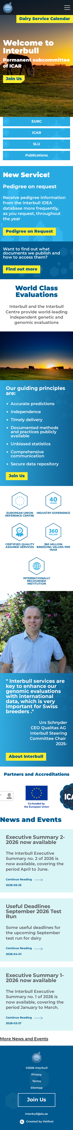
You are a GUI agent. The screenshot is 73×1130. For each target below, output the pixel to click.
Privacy (36, 1075)
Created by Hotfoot (40, 1121)
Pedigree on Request (29, 231)
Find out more (21, 269)
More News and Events (24, 1039)
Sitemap (37, 1088)
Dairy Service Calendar (44, 19)
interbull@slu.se (36, 1114)
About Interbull (26, 756)
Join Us (14, 79)
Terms (36, 1081)
